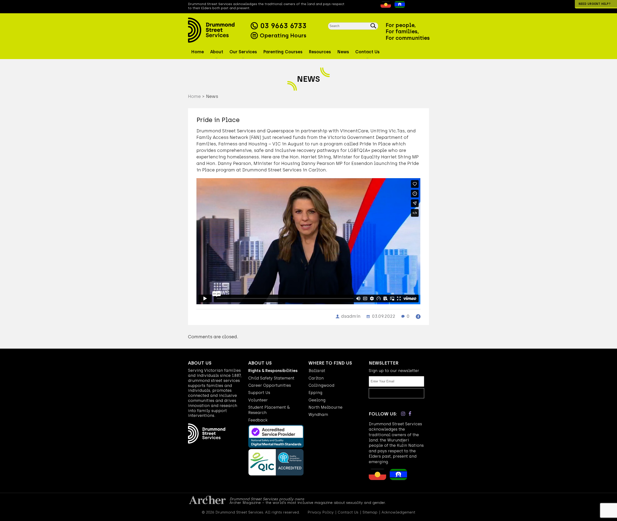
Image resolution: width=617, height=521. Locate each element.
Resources (320, 51)
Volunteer (258, 400)
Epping (315, 392)
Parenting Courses (282, 51)
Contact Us (348, 512)
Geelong (316, 400)
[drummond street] (218, 30)
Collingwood (321, 385)
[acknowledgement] (377, 6)
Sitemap (369, 512)
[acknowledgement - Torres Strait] (398, 6)
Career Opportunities (269, 385)
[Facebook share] (418, 316)
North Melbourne (325, 407)
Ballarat (316, 370)
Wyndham (318, 414)
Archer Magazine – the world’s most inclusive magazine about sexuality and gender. (307, 503)
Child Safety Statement (271, 378)
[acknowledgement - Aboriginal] (384, 6)
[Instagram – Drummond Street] (403, 413)
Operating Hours (282, 35)
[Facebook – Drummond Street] (410, 413)
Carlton (316, 378)
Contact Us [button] (367, 51)
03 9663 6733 (283, 25)
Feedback (258, 420)
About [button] (216, 51)
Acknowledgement (398, 512)
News (343, 51)
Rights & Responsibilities (273, 370)
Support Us (259, 392)
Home (197, 51)
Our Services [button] (243, 51)
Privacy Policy (321, 512)
